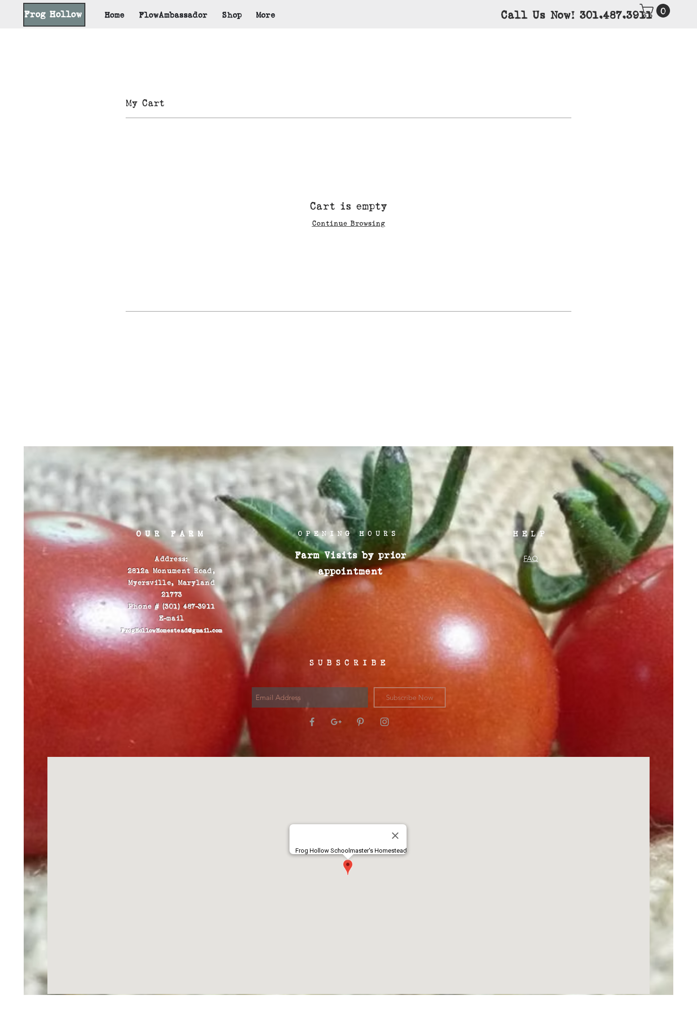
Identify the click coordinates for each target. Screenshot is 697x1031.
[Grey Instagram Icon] (384, 721)
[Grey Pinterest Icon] (360, 721)
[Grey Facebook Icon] (312, 721)
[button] (656, 11)
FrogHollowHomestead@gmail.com (171, 630)
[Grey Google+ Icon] (336, 721)
